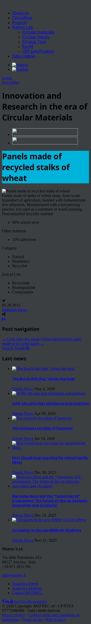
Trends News (22, 389)
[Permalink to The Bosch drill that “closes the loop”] (44, 368)
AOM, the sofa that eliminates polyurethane (50, 403)
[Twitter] (7, 601)
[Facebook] (3, 601)
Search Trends (14, 348)
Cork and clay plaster (21, 339)
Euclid (27, 46)
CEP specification (38, 51)
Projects (19, 22)
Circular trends (35, 37)
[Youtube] (12, 601)
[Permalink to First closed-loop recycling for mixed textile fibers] (50, 447)
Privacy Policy (13, 615)
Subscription (23, 56)
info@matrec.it (14, 575)
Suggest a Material (27, 588)
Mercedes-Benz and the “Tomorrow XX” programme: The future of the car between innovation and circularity (49, 501)
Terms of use (32, 619)
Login (7, 78)
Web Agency (56, 619)
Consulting (22, 17)
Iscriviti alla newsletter (30, 602)
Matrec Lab (22, 27)
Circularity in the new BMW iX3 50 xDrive (46, 530)
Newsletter (10, 82)
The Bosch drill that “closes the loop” (44, 379)
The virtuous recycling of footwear (42, 428)
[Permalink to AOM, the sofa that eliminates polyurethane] (49, 393)
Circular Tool (34, 41)
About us (20, 13)
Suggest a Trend (25, 584)
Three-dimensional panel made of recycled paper (41, 341)
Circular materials (38, 32)
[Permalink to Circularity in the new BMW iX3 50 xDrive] (49, 520)
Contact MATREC (27, 593)
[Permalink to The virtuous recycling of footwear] (42, 418)
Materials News (14, 310)
